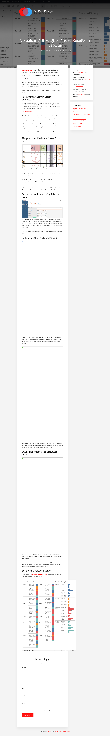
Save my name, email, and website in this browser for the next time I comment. (40, 710)
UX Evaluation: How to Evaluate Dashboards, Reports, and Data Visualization (79, 110)
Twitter (82, 72)
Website (23, 703)
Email (23, 695)
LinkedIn (79, 72)
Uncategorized (43, 50)
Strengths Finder (27, 70)
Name (23, 688)
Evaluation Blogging (77, 126)
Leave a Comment (66, 50)
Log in (68, 731)
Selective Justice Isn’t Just (78, 123)
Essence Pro (50, 731)
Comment (24, 667)
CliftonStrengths (27, 111)
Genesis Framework (58, 731)
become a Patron (79, 86)
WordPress (65, 731)
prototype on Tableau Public (39, 574)
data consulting (81, 94)
